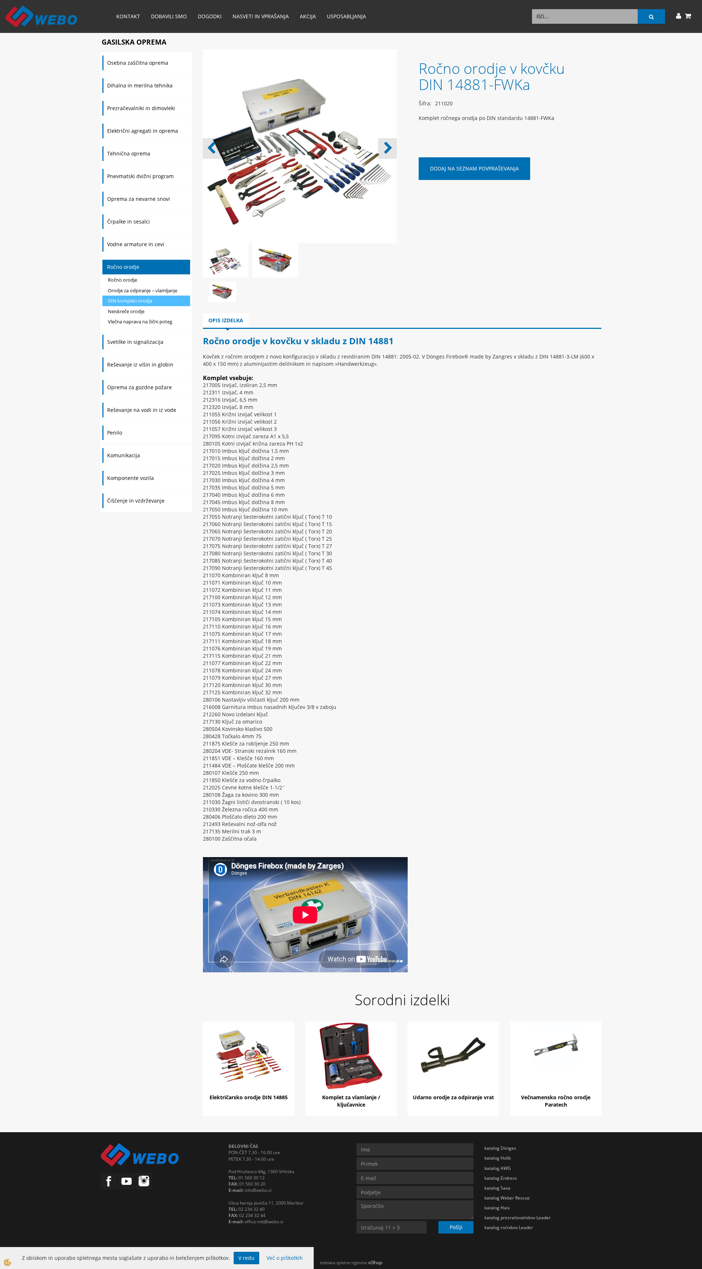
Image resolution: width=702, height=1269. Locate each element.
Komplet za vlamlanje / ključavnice (351, 1101)
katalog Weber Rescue (507, 1198)
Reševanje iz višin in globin (140, 364)
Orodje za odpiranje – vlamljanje (142, 290)
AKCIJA (308, 16)
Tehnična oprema (128, 153)
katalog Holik (497, 1158)
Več (249, 1057)
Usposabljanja (346, 16)
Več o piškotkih (285, 1257)
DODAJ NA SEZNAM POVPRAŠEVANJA (474, 168)
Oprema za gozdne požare (139, 387)
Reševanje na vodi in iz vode (141, 409)
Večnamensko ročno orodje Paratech (555, 1101)
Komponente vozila (130, 477)
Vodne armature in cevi (135, 244)
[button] (387, 148)
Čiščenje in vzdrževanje (136, 500)
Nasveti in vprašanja (261, 16)
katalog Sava (497, 1188)
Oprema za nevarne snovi (138, 198)
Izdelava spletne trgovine (343, 1262)
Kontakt (128, 16)
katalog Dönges (500, 1148)
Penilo (114, 432)
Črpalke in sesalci (128, 221)
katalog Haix (497, 1208)
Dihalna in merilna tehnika (140, 85)
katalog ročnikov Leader (508, 1227)
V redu (246, 1257)
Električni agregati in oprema (142, 130)
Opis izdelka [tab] (225, 320)
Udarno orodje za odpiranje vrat (453, 1097)
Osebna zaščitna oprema (137, 62)
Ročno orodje (123, 266)
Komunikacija (123, 455)
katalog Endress (500, 1178)
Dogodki (210, 16)
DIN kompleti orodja (130, 300)
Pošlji (456, 1227)
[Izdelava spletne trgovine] (375, 1262)
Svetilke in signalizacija (135, 341)
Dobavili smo (169, 16)
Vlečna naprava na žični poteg (140, 321)
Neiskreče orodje (126, 311)
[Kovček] (222, 291)
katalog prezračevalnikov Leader (517, 1217)
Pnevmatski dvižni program (140, 176)
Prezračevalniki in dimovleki (141, 108)
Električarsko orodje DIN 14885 (249, 1097)
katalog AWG (497, 1168)
